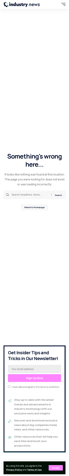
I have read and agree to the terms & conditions (35, 386)
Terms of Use (34, 469)
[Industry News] (22, 4)
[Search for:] (30, 194)
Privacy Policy (14, 469)
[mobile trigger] (62, 4)
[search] (55, 4)
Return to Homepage (34, 207)
